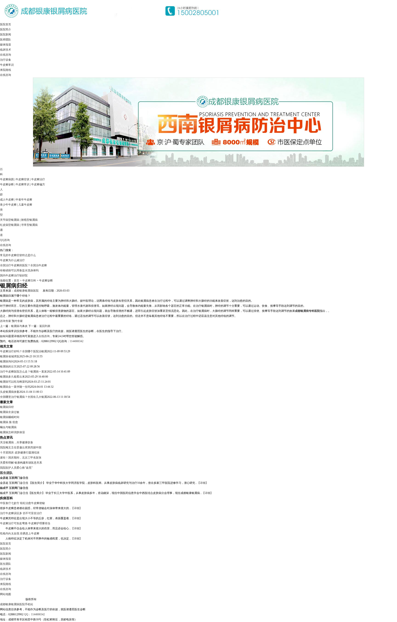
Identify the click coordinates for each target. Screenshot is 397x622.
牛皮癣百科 (29, 280)
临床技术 (5, 49)
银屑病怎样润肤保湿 (12, 432)
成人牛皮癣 (7, 199)
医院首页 (5, 24)
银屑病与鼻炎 (19, 326)
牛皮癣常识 (7, 64)
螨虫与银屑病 (8, 427)
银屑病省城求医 (9, 356)
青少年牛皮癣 (8, 204)
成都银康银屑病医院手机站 (16, 604)
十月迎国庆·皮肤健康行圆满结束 (20, 452)
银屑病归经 (7, 407)
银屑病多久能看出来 (12, 376)
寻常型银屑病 (29, 224)
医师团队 (5, 39)
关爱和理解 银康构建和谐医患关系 (21, 462)
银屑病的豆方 (8, 366)
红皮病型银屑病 (9, 224)
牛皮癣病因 (7, 179)
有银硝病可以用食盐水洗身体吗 (19, 270)
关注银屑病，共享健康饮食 (16, 442)
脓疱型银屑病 (29, 219)
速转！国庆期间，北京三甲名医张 (20, 457)
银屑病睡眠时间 (9, 417)
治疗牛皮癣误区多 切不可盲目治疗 (21, 513)
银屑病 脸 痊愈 (9, 422)
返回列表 (44, 326)
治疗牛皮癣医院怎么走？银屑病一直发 (23, 371)
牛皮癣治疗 (38, 179)
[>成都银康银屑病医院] (112, 21)
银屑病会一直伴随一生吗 (15, 386)
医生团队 (6, 473)
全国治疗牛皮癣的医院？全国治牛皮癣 (23, 265)
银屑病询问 (7, 361)
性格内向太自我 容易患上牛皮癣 (19, 533)
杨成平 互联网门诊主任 (14, 488)
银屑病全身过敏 (9, 412)
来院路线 (5, 70)
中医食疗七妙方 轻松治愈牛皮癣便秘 (22, 503)
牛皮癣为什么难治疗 (12, 260)
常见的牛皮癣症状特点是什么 (18, 255)
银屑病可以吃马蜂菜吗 (14, 381)
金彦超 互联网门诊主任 (14, 477)
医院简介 (5, 29)
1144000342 (76, 341)
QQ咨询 (5, 240)
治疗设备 (5, 59)
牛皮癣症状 (22, 179)
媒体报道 (5, 44)
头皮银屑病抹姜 (9, 391)
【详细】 (202, 482)
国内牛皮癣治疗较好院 (14, 275)
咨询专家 (5, 321)
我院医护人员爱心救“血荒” (16, 467)
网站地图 (5, 594)
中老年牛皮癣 (24, 199)
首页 (16, 280)
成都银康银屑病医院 (26, 290)
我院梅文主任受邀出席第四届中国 (20, 447)
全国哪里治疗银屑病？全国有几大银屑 (23, 396)
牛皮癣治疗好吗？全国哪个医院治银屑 (23, 351)
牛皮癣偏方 (38, 184)
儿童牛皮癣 (25, 204)
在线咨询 (5, 54)
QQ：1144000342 (34, 614)
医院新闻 (5, 34)
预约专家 (17, 321)
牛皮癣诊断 (7, 184)
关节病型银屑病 (9, 219)
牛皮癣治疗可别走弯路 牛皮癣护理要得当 (25, 523)
